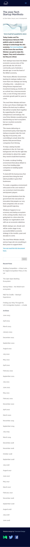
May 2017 (6, 481)
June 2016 (6, 520)
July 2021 (6, 382)
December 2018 (8, 443)
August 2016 (7, 509)
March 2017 (7, 487)
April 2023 (6, 321)
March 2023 (7, 326)
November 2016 (8, 498)
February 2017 (8, 493)
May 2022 (6, 360)
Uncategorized (23, 18)
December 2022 (8, 337)
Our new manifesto (16, 47)
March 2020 (7, 415)
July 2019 (6, 432)
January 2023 (7, 332)
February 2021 (8, 398)
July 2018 (6, 465)
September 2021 (8, 376)
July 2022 (6, 354)
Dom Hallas (8, 18)
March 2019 (7, 437)
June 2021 (6, 387)
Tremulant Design (19, 531)
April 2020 (6, 409)
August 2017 (7, 470)
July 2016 (6, 515)
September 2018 (8, 459)
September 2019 (8, 426)
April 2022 (6, 365)
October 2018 (7, 454)
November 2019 (8, 420)
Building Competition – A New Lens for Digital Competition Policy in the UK (15, 270)
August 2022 (7, 348)
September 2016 (8, 504)
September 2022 (8, 343)
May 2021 (6, 393)
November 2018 (8, 448)
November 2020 (8, 404)
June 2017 (6, 476)
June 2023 (6, 315)
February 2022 (8, 371)
